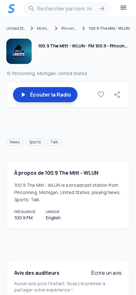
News (15, 142)
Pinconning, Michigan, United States (46, 73)
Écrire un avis (106, 272)
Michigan (44, 28)
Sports (35, 142)
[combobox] (66, 9)
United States (16, 28)
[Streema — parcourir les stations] (11, 8)
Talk (54, 142)
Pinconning (70, 28)
